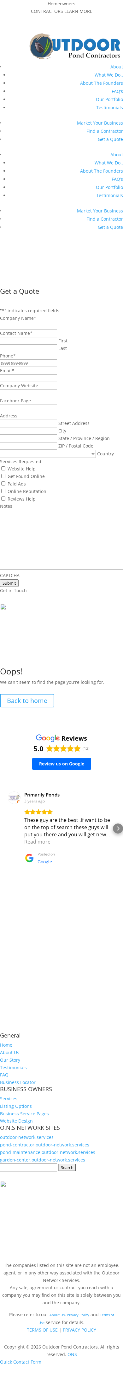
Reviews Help (22, 499)
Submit (9, 583)
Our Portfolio (109, 99)
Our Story (10, 1060)
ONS (72, 1354)
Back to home (27, 700)
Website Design (16, 1121)
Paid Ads (17, 484)
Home (6, 1045)
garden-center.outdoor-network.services (42, 1160)
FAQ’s (117, 91)
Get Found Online (26, 476)
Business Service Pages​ (24, 1114)
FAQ (4, 1075)
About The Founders (101, 83)
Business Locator (18, 1082)
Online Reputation (27, 491)
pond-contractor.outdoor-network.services (44, 1145)
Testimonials (109, 107)
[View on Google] (14, 797)
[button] (5, 828)
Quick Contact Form (20, 1362)
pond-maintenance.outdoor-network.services (47, 1152)
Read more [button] (37, 841)
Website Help (22, 469)
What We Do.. (109, 75)
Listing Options (16, 1106)
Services (8, 1099)
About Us (9, 1052)
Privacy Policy (78, 1314)
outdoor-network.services (27, 1137)
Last (62, 348)
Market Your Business (100, 123)
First (62, 341)
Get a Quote (110, 139)
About (116, 67)
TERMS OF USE (42, 1330)
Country (105, 454)
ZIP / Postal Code (75, 446)
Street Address (74, 423)
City (62, 431)
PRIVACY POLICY (79, 1330)
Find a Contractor (104, 131)
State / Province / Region (84, 438)
